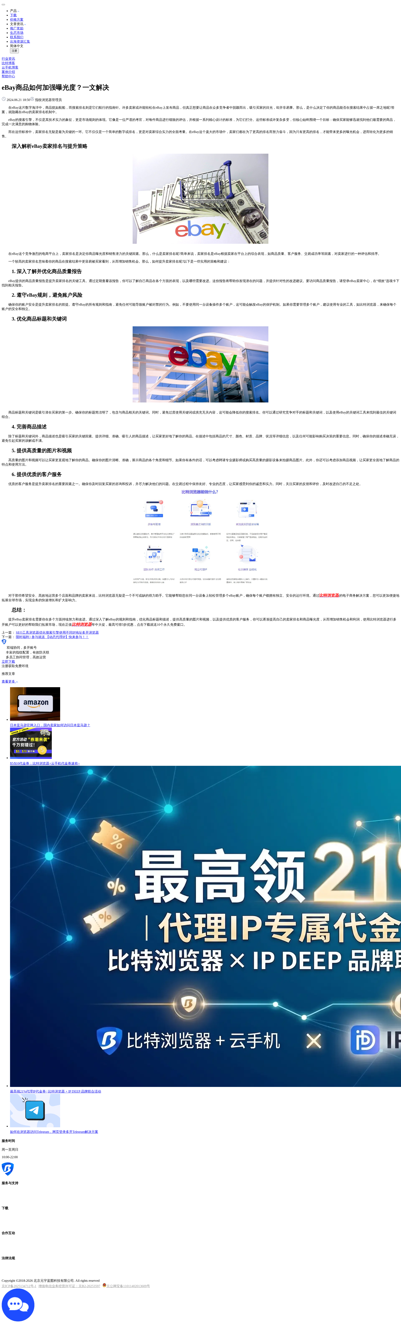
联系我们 (16, 37)
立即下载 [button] (8, 661)
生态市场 (16, 32)
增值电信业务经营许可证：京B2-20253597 (69, 1286)
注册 (14, 50)
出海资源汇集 (20, 41)
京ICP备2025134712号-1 (19, 1286)
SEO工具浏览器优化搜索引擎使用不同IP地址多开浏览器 (57, 632)
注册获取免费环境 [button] (15, 666)
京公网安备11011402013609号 (128, 1286)
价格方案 (16, 19)
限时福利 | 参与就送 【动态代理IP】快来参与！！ (52, 637)
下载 (13, 15)
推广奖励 (16, 28)
